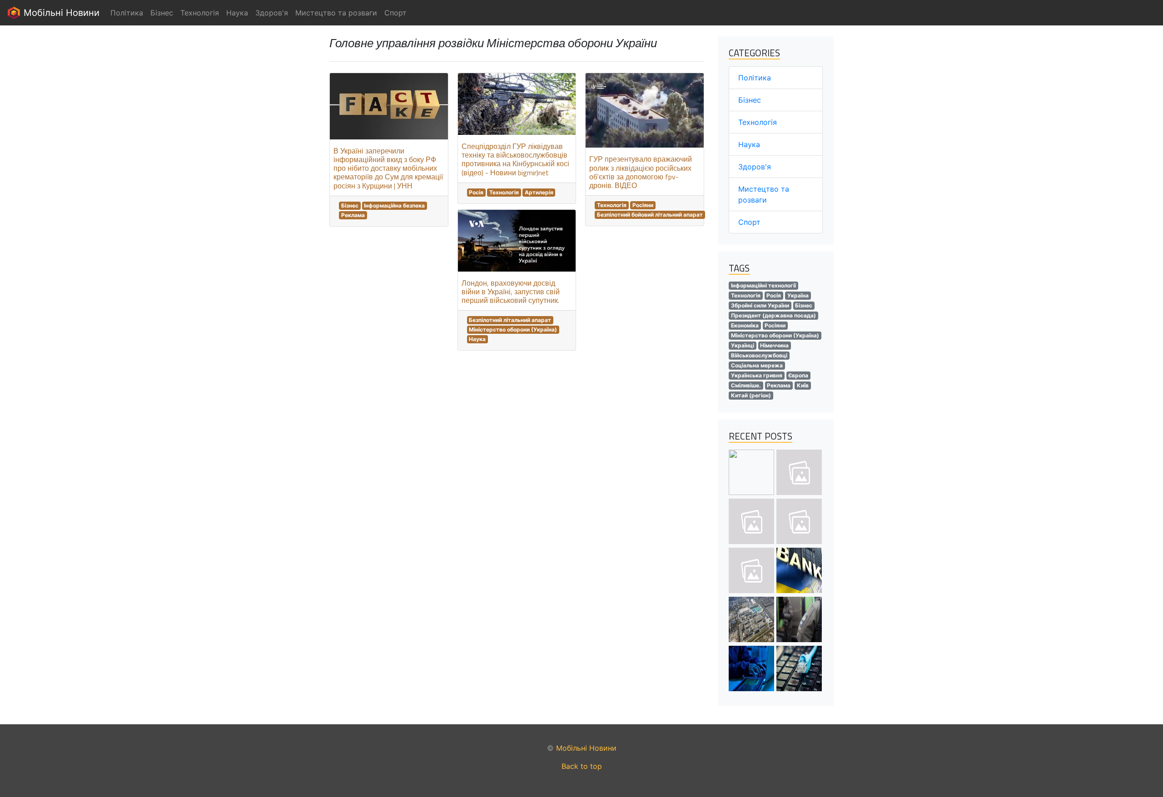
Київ (803, 385)
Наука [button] (237, 12)
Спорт (749, 222)
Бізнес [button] (161, 12)
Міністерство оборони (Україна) (513, 329)
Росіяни (642, 205)
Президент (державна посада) (773, 315)
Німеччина (774, 345)
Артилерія (539, 192)
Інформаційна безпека (394, 205)
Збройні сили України (760, 305)
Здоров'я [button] (271, 12)
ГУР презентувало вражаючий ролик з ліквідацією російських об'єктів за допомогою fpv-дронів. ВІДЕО (640, 172)
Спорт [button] (395, 12)
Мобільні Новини (60, 12)
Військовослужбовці (759, 355)
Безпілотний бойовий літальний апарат (650, 214)
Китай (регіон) (751, 395)
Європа (798, 375)
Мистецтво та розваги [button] (336, 12)
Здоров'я (754, 166)
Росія (476, 192)
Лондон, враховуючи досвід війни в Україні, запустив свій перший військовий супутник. (511, 291)
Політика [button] (126, 12)
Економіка (745, 325)
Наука (477, 339)
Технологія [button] (199, 12)
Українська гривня (756, 375)
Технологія (504, 192)
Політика (754, 77)
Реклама (353, 215)
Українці (742, 345)
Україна (798, 295)
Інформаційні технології (763, 285)
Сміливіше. (746, 385)
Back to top (582, 766)
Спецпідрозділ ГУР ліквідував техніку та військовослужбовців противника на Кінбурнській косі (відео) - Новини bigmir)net (515, 159)
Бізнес (349, 205)
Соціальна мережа (757, 365)
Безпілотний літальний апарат (510, 320)
